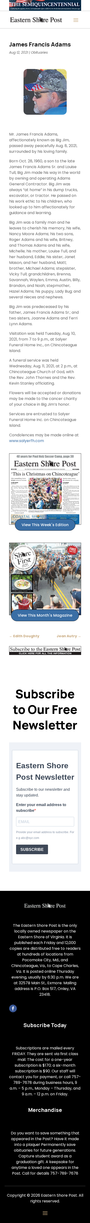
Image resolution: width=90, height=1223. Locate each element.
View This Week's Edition (45, 525)
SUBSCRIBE (32, 850)
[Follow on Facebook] (13, 1008)
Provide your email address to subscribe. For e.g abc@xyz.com (45, 835)
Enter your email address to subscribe (41, 808)
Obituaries (39, 52)
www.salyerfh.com (26, 441)
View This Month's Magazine (45, 615)
